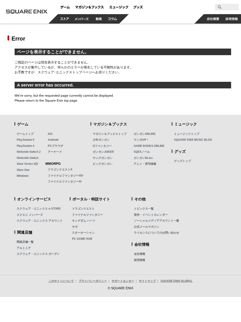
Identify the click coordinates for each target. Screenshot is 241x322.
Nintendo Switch (27, 158)
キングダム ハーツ (83, 220)
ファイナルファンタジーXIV (65, 175)
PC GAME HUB (82, 238)
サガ (75, 226)
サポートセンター (123, 281)
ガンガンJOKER (103, 151)
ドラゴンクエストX (60, 169)
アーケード (55, 151)
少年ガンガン (101, 139)
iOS (50, 134)
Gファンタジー (102, 146)
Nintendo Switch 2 (29, 151)
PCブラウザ (55, 146)
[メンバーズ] (82, 19)
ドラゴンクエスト (83, 208)
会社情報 (139, 254)
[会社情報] (213, 19)
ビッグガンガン (102, 163)
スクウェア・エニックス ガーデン (38, 254)
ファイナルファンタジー (87, 214)
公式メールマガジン (146, 226)
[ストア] (65, 19)
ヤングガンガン (102, 158)
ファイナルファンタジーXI (64, 181)
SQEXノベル (142, 151)
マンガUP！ (141, 139)
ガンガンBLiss (143, 158)
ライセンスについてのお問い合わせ (156, 232)
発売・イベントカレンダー (151, 214)
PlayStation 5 (25, 139)
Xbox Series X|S (27, 163)
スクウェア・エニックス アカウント (40, 220)
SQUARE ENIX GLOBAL (177, 281)
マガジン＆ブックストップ (110, 134)
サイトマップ (147, 281)
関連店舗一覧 (25, 242)
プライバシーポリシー (93, 281)
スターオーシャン (83, 232)
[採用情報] (231, 19)
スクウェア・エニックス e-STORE (39, 208)
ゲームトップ (25, 134)
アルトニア (24, 248)
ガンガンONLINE (145, 134)
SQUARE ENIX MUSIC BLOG (193, 139)
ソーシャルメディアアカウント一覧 (156, 220)
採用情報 (139, 260)
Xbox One (23, 170)
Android (53, 139)
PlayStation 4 (25, 146)
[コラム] (112, 19)
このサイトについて (61, 281)
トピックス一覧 (144, 208)
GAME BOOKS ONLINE (149, 146)
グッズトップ (182, 161)
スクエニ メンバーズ (30, 214)
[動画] (99, 19)
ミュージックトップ (186, 134)
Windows (23, 176)
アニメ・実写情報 (145, 163)
